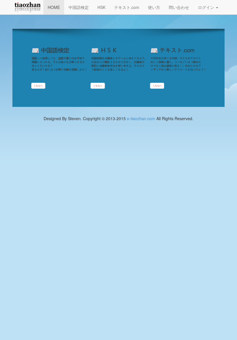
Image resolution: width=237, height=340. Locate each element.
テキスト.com (126, 7)
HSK (101, 7)
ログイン (206, 7)
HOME (54, 7)
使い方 (154, 7)
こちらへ (38, 85)
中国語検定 (78, 7)
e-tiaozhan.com (141, 118)
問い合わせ (179, 7)
